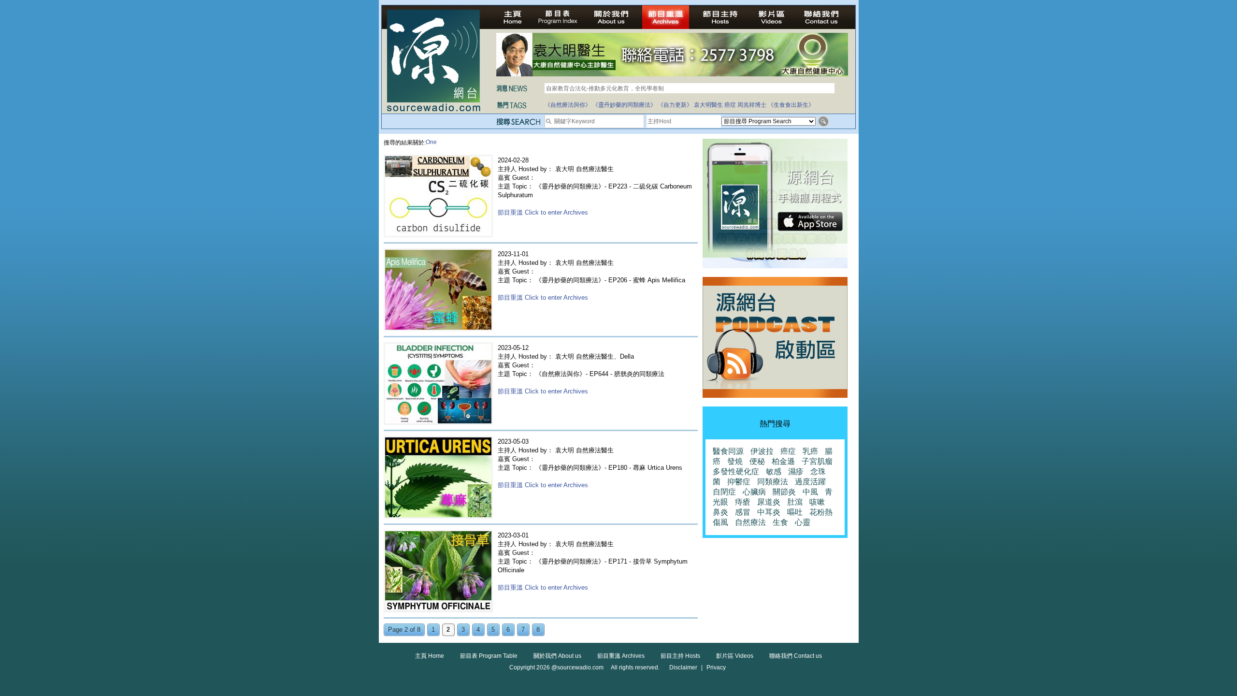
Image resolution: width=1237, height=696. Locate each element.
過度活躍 (810, 482)
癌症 (730, 105)
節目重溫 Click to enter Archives (543, 212)
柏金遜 (783, 461)
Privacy (716, 667)
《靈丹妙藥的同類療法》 (624, 105)
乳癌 (810, 451)
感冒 (742, 512)
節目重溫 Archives (621, 655)
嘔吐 (795, 512)
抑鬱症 (738, 482)
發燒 (735, 461)
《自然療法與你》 (568, 105)
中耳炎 (768, 512)
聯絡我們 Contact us (795, 655)
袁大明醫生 (708, 105)
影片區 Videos (734, 655)
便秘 (757, 461)
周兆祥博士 (751, 105)
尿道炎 (768, 502)
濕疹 (796, 471)
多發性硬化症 (736, 471)
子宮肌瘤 (817, 461)
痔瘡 (742, 502)
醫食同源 (728, 451)
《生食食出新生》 (791, 105)
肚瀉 (795, 502)
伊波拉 (762, 451)
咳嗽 (817, 502)
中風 (810, 492)
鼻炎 (720, 512)
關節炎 (784, 492)
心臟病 (754, 492)
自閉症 (724, 492)
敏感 (773, 471)
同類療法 (772, 482)
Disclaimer (683, 667)
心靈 (802, 522)
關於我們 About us (557, 655)
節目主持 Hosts (680, 655)
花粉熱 (821, 512)
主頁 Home (429, 655)
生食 (780, 522)
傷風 (720, 522)
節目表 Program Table (489, 655)
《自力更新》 (675, 105)
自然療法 (750, 522)
